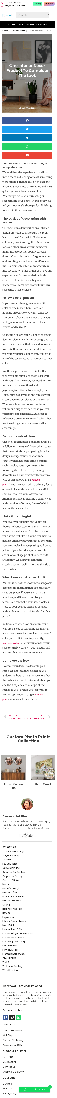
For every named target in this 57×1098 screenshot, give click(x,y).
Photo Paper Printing (13, 941)
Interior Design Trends (14, 921)
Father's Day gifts (12, 888)
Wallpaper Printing (12, 966)
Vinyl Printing (9, 957)
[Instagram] (12, 1017)
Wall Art (6, 962)
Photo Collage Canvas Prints (18, 933)
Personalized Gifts (12, 929)
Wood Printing (10, 970)
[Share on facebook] (27, 120)
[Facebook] (5, 1017)
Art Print (6, 859)
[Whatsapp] (18, 1017)
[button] (51, 15)
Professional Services (13, 954)
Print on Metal (10, 949)
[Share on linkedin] (27, 137)
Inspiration (8, 917)
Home (5, 30)
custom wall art (11, 643)
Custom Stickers (11, 880)
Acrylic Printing (10, 855)
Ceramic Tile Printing (13, 872)
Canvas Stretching (13, 851)
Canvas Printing (19, 30)
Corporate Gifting (12, 876)
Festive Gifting (10, 892)
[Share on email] (27, 155)
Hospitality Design (12, 908)
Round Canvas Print (10, 786)
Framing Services (11, 900)
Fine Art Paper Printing (14, 896)
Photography (9, 945)
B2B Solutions (9, 863)
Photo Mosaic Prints (13, 937)
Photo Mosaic (40, 784)
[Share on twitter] (27, 129)
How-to (6, 913)
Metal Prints (8, 925)
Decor (5, 884)
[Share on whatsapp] (27, 146)
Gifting (6, 904)
